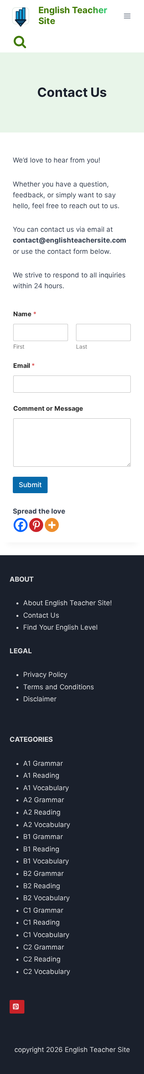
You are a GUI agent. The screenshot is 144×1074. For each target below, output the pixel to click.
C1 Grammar (43, 910)
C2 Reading (41, 959)
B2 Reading (41, 886)
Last (81, 346)
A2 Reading (41, 812)
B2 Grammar (43, 873)
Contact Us (41, 615)
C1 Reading (41, 922)
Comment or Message (48, 408)
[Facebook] (21, 525)
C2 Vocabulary (46, 972)
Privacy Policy (45, 674)
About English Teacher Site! (67, 603)
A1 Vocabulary (46, 788)
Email (24, 365)
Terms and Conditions (58, 687)
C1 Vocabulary (46, 935)
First (18, 346)
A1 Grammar (43, 763)
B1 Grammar (43, 837)
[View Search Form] (20, 42)
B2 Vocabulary (46, 898)
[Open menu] (127, 16)
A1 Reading (41, 775)
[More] (52, 525)
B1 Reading (41, 849)
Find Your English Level (60, 627)
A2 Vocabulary (46, 825)
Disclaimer (39, 699)
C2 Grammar (43, 947)
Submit (30, 485)
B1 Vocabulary (46, 861)
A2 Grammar (43, 800)
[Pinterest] (36, 525)
